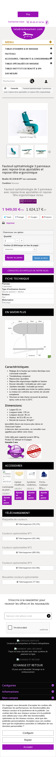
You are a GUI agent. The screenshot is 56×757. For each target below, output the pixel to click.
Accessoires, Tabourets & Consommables (28, 58)
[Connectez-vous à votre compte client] (46, 81)
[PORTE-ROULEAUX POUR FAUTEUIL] (44, 474)
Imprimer (10, 223)
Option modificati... (20, 483)
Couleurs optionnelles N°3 (17, 562)
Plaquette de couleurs (14, 519)
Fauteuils (10, 53)
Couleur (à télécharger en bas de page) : (22, 245)
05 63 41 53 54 (37, 22)
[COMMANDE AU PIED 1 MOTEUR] (7, 476)
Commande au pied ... (7, 488)
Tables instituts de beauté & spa (23, 68)
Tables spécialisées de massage (22, 63)
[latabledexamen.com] (28, 33)
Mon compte (10, 698)
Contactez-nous (16, 21)
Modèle (5, 179)
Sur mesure (11, 73)
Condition (6, 183)
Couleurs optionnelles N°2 (17, 547)
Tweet (8, 217)
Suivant (49, 151)
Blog (28, 14)
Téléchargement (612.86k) (29, 568)
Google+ (34, 217)
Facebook (47, 22)
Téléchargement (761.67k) (29, 524)
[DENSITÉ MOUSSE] (19, 474)
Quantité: (8, 236)
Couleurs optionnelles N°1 (17, 533)
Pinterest (48, 217)
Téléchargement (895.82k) (29, 552)
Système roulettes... (32, 483)
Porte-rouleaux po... (43, 485)
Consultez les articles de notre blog (28, 271)
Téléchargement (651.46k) (29, 538)
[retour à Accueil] (5, 88)
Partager (20, 217)
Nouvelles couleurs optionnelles (20, 577)
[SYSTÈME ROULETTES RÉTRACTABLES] (31, 474)
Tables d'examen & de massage (21, 48)
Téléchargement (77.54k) (28, 582)
